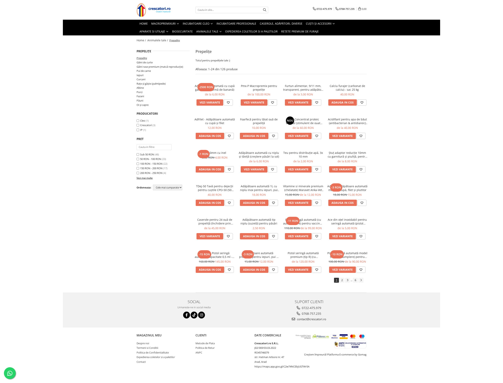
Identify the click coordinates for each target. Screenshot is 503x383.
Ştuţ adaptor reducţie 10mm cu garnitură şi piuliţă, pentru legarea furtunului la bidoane (347, 154)
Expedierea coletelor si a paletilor (251, 31)
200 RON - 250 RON (151, 173)
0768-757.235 (311, 314)
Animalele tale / (158, 40)
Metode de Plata (205, 343)
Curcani (141, 79)
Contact (141, 362)
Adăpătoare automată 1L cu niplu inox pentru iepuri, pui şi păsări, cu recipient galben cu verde (259, 188)
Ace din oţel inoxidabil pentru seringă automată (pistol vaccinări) (347, 221)
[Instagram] (201, 315)
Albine (140, 88)
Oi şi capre (143, 105)
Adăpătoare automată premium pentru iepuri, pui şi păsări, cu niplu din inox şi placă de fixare (259, 255)
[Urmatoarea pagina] (360, 280)
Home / (142, 40)
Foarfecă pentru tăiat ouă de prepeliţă (259, 121)
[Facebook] (186, 315)
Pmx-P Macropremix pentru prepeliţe (259, 87)
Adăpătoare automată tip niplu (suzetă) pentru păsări (258, 221)
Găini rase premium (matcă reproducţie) (160, 66)
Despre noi (143, 343)
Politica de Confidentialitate (153, 352)
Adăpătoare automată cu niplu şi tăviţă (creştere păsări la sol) (259, 154)
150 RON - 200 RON (151, 168)
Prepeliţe (142, 58)
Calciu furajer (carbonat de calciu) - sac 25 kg (347, 87)
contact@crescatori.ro (311, 319)
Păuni (140, 100)
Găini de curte (145, 62)
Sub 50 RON (147, 154)
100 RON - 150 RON (151, 163)
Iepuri (140, 75)
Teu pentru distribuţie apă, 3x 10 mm (303, 154)
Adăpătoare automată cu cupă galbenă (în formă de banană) (215, 87)
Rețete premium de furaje (300, 31)
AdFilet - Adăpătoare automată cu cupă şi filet (215, 121)
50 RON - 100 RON (150, 159)
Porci (139, 92)
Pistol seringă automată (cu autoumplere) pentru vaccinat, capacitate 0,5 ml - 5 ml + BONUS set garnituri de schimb (303, 221)
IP (141, 130)
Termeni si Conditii (147, 348)
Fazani (140, 96)
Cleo (142, 120)
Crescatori (146, 125)
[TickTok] (194, 315)
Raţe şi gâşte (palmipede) (151, 83)
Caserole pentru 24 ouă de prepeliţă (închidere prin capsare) (214, 221)
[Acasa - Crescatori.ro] (156, 10)
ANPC (199, 352)
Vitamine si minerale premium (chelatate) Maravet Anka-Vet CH (303, 188)
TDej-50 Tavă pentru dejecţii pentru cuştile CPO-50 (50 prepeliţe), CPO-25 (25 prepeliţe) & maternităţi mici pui (214, 188)
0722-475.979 (311, 308)
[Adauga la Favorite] (228, 102)
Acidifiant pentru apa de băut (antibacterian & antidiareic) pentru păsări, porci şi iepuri (347, 121)
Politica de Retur (205, 348)
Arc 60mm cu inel (214, 153)
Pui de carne (144, 71)
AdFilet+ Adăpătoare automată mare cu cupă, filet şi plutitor (347, 188)
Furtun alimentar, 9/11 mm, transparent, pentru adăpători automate (303, 87)
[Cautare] (264, 10)
